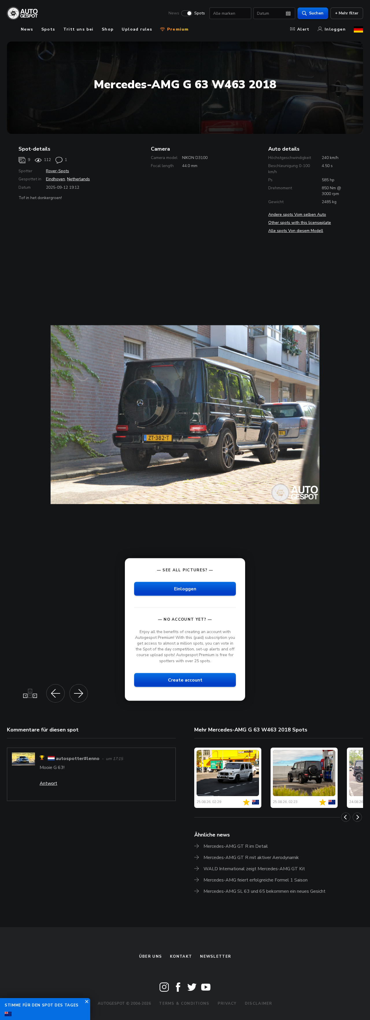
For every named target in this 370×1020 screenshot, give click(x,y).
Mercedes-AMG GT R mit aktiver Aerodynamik (251, 857)
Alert (303, 29)
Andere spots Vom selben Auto (297, 214)
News (174, 13)
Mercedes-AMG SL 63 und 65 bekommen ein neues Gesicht (264, 891)
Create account (185, 680)
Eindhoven (55, 179)
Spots (199, 13)
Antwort (48, 783)
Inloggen (335, 29)
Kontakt (181, 956)
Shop (108, 29)
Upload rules (137, 29)
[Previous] (346, 817)
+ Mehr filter (346, 13)
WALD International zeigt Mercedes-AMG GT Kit (254, 869)
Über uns (150, 956)
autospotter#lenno (77, 758)
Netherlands (78, 179)
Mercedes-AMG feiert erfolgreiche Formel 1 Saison (256, 880)
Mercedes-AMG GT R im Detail (236, 846)
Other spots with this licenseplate (299, 222)
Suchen (316, 13)
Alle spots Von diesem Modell (295, 230)
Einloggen (185, 588)
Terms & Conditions (184, 1003)
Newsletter (215, 956)
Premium (176, 29)
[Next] (357, 817)
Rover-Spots (57, 171)
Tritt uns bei (78, 29)
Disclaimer (258, 1003)
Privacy (227, 1003)
